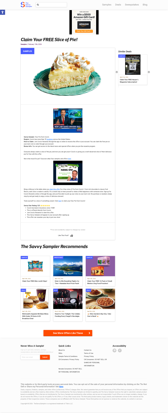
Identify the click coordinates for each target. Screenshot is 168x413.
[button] (2, 12)
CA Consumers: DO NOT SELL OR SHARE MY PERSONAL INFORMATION (95, 363)
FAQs (60, 353)
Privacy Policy (89, 356)
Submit (44, 357)
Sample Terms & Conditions (68, 356)
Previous (117, 72)
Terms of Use (88, 353)
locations (50, 139)
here (69, 159)
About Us (62, 350)
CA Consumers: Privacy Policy (69, 359)
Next (149, 72)
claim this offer (54, 189)
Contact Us (87, 350)
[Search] (37, 5)
